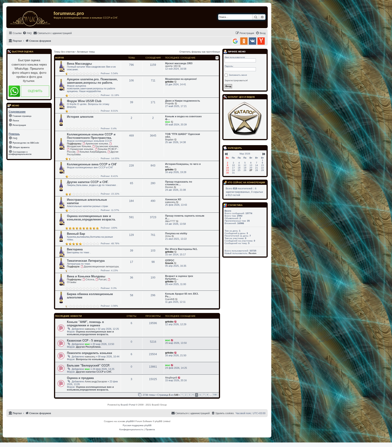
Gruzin (169, 263)
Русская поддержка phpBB (137, 425)
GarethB (169, 299)
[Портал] (30, 17)
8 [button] (207, 394)
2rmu (168, 236)
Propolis (169, 103)
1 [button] (182, 394)
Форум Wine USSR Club (84, 101)
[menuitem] (27, 33)
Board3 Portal (128, 404)
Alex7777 (170, 221)
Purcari (102, 279)
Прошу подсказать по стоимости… (178, 183)
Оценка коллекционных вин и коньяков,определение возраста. (91, 217)
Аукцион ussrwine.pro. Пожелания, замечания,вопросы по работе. (92, 81)
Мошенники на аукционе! (181, 79)
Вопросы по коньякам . (90, 359)
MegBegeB (171, 377)
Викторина (75, 249)
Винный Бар (76, 233)
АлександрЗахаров (96, 381)
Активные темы (86, 51)
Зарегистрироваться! (236, 80)
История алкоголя (80, 116)
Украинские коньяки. (82, 149)
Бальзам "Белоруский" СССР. (88, 365)
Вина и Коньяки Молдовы (86, 276)
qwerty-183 (171, 66)
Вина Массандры (79, 63)
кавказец (170, 202)
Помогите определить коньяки (89, 353)
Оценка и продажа (80, 378)
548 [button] (215, 394)
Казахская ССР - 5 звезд (84, 340)
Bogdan (169, 139)
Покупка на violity (176, 233)
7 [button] (203, 394)
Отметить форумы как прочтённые (199, 51)
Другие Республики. (88, 346)
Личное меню (236, 51)
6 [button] (200, 394)
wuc (167, 121)
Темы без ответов (64, 51)
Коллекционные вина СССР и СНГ (92, 164)
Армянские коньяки (97, 143)
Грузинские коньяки (106, 146)
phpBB (129, 421)
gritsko (169, 81)
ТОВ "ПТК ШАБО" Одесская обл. (182, 135)
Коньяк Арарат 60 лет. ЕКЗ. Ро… (181, 295)
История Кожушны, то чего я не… (183, 165)
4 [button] (193, 394)
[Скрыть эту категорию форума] (217, 58)
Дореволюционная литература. (101, 266)
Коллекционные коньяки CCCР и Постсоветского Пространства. (91, 136)
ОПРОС (169, 260)
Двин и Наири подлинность (182, 100)
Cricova (90, 279)
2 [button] (185, 394)
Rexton (169, 187)
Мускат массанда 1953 (178, 63)
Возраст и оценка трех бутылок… (179, 277)
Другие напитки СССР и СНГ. (87, 182)
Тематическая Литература (86, 260)
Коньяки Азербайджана (93, 151)
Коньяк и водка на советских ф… (183, 117)
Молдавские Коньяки (79, 146)
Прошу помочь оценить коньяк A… (184, 217)
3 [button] (189, 394)
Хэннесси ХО (173, 199)
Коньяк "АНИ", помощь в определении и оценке (85, 323)
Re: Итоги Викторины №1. (181, 249)
